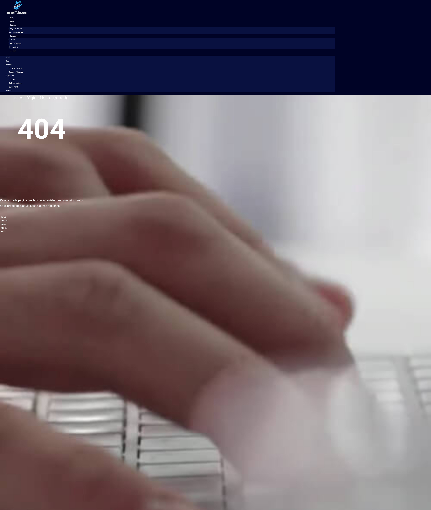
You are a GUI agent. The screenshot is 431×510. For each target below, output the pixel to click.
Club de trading (15, 43)
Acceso (13, 51)
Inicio (12, 18)
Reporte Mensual (16, 32)
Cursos (12, 40)
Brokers (13, 25)
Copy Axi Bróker (15, 29)
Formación (14, 36)
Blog (12, 21)
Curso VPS (13, 47)
